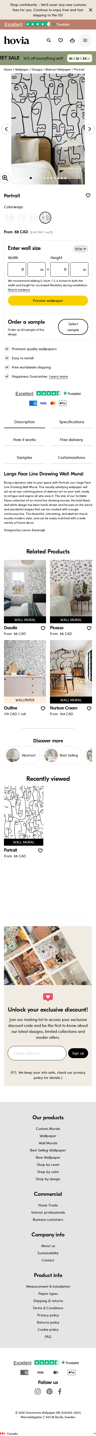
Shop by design (48, 1178)
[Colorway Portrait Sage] (9, 217)
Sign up (78, 1053)
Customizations (71, 457)
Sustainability (48, 1253)
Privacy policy (48, 1315)
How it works (24, 439)
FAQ (48, 1336)
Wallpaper (22, 69)
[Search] (49, 40)
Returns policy (48, 1322)
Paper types (48, 1293)
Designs (37, 69)
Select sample (73, 326)
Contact (48, 1260)
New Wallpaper (48, 1157)
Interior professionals (48, 1212)
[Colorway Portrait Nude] (21, 217)
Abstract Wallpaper (58, 69)
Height (68, 263)
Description (24, 421)
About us (48, 1245)
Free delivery (71, 439)
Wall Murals (48, 1143)
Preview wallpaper (48, 300)
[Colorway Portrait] (45, 218)
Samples (24, 457)
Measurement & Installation (48, 1286)
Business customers (48, 1219)
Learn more (58, 376)
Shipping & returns (48, 1300)
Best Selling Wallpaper (48, 1150)
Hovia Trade (48, 1205)
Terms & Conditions (48, 1307)
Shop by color (48, 1171)
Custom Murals (48, 1128)
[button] (60, 40)
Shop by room (48, 1164)
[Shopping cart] (72, 40)
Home (8, 69)
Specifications (71, 421)
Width (26, 263)
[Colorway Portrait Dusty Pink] (33, 217)
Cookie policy (48, 1329)
